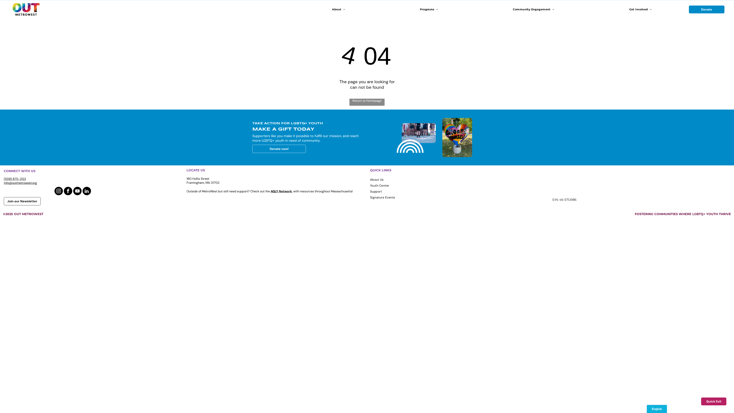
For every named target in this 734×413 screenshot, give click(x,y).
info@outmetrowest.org (20, 183)
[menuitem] (338, 9)
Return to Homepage (367, 101)
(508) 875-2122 (15, 179)
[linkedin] (87, 191)
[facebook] (68, 191)
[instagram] (58, 191)
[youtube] (77, 191)
